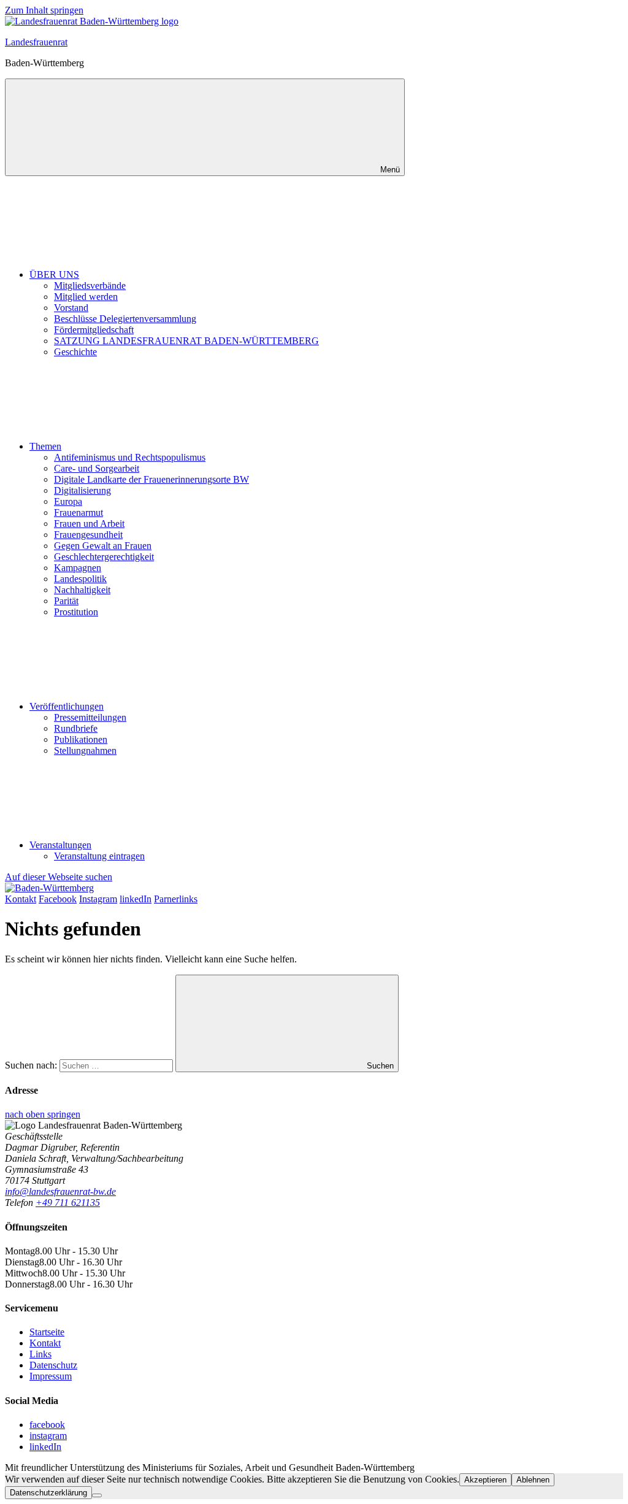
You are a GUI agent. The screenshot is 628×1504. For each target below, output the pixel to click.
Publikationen (80, 739)
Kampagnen (77, 567)
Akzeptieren (485, 1479)
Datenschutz (53, 1365)
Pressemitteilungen (90, 717)
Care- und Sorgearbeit (96, 468)
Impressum (50, 1376)
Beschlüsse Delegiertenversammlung (125, 318)
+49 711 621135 (68, 1202)
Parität (66, 601)
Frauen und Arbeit (89, 523)
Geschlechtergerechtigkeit (104, 556)
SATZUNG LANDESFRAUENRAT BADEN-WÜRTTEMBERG (186, 341)
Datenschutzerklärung (48, 1492)
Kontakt (45, 1343)
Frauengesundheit (88, 534)
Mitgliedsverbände (90, 285)
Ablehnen (533, 1479)
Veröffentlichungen (66, 706)
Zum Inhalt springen (44, 10)
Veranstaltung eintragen (99, 856)
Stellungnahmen (85, 750)
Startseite (46, 1332)
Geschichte (75, 352)
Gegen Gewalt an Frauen (102, 545)
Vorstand (71, 307)
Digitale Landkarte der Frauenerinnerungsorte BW (151, 479)
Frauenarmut (78, 512)
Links (40, 1354)
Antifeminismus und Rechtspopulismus (129, 457)
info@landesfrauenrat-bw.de (60, 1191)
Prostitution (76, 612)
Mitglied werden (86, 296)
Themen (45, 446)
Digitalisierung (82, 490)
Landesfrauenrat (36, 42)
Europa (68, 501)
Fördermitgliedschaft (94, 329)
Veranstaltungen (60, 845)
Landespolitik (80, 579)
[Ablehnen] (97, 1495)
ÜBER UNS (54, 274)
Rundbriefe (76, 728)
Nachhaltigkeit (82, 590)
